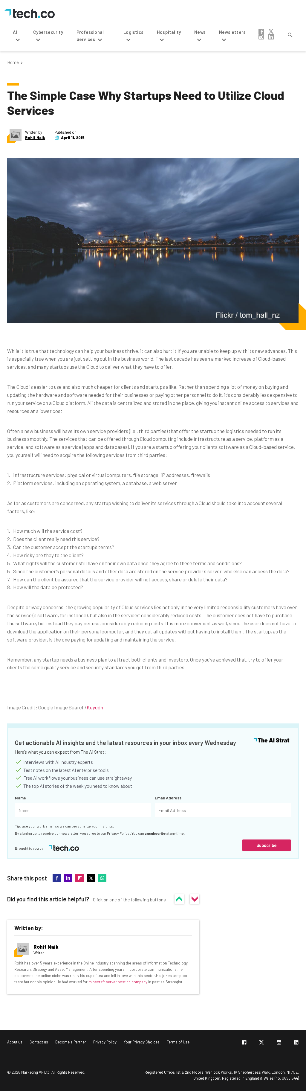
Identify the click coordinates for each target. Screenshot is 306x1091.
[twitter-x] (261, 1043)
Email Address (168, 797)
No (194, 899)
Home (13, 62)
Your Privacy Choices (142, 1042)
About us (14, 1042)
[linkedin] (296, 1043)
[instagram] (278, 1043)
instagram (261, 36)
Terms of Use (178, 1042)
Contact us (39, 1042)
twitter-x (271, 31)
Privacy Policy (118, 833)
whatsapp (102, 878)
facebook (261, 31)
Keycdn (95, 707)
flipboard (79, 878)
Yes (179, 899)
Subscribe (266, 845)
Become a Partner (70, 1042)
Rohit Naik (35, 137)
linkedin (271, 36)
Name (20, 797)
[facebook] (244, 1043)
